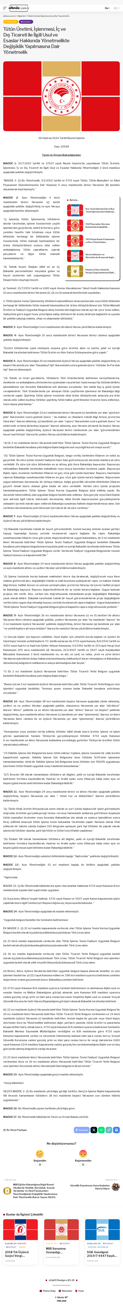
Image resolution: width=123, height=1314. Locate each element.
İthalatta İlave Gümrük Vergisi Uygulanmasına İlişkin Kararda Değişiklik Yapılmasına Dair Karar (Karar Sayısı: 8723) (101, 271)
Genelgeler (94, 1244)
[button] (6, 8)
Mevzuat (26, 22)
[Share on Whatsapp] (101, 1130)
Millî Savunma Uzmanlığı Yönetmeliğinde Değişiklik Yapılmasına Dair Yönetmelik (58, 1250)
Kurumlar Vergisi (15, 1244)
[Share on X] (93, 1130)
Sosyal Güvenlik (98, 1247)
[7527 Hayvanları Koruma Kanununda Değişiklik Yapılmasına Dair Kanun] (75, 226)
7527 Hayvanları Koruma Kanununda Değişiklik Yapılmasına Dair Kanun (98, 226)
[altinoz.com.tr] (19, 8)
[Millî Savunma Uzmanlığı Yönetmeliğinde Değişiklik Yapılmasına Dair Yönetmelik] (61, 1229)
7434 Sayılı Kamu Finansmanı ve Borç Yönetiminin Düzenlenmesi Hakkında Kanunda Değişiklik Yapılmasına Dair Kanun (100, 241)
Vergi (22, 1247)
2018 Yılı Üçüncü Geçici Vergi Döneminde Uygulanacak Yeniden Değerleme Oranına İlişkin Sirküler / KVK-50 (20, 1254)
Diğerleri (10, 22)
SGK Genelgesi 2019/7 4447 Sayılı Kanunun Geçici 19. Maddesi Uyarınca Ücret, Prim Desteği (101, 1254)
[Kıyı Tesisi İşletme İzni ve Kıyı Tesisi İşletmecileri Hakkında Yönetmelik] (75, 210)
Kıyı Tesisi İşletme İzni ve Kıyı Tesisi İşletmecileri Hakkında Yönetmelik (100, 210)
